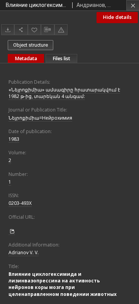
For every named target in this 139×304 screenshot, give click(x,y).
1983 (13, 139)
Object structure (30, 45)
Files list (61, 58)
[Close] (132, 5)
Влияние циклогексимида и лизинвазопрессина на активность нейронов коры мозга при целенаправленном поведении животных (62, 284)
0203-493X (20, 203)
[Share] (20, 29)
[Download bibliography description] (47, 29)
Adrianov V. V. (23, 252)
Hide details (117, 17)
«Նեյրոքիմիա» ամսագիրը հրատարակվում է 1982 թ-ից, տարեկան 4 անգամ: (64, 93)
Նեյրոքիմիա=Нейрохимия (40, 118)
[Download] (7, 29)
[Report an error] (61, 29)
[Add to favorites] (34, 29)
